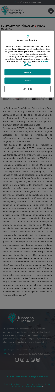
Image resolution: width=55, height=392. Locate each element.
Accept (27, 72)
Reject (27, 80)
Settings (27, 88)
